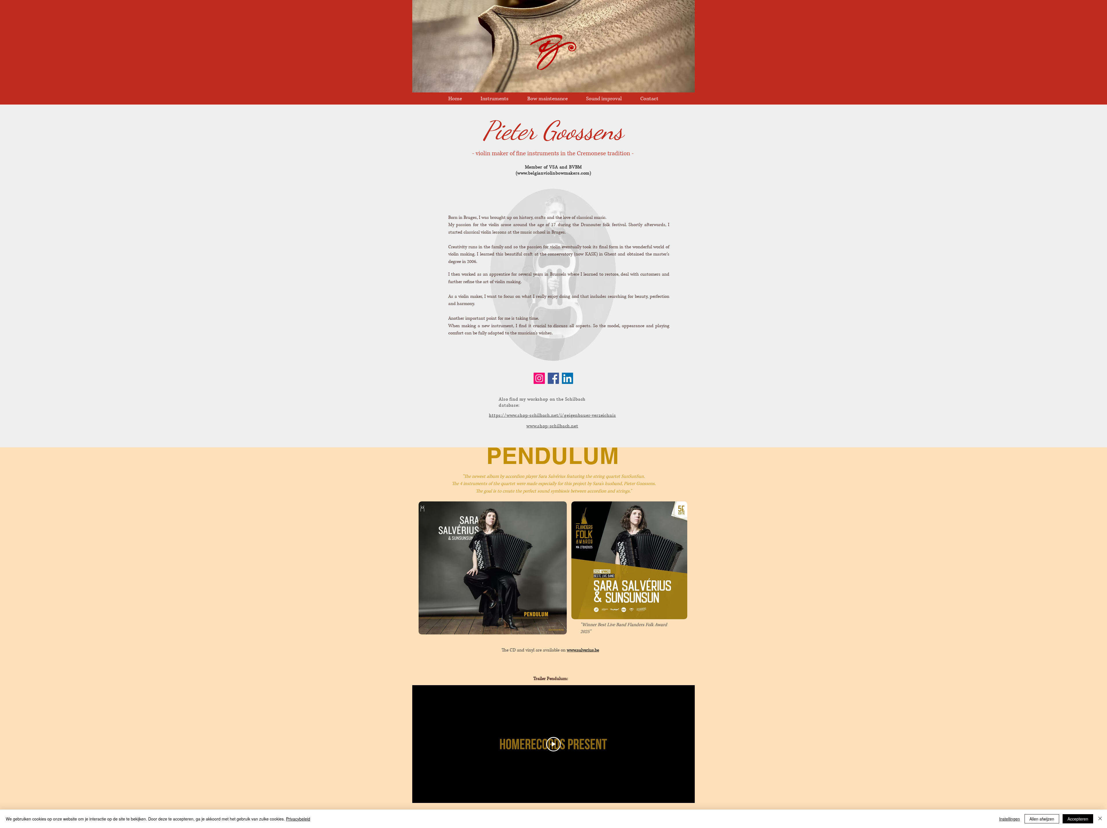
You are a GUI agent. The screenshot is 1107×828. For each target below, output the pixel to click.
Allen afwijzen (1041, 819)
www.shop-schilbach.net (552, 426)
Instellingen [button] (1009, 819)
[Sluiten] (1100, 818)
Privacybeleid (298, 819)
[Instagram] (539, 378)
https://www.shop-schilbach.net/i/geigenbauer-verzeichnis (552, 415)
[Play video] (553, 744)
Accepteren (1078, 819)
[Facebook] (553, 378)
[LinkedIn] (567, 378)
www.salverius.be (583, 650)
